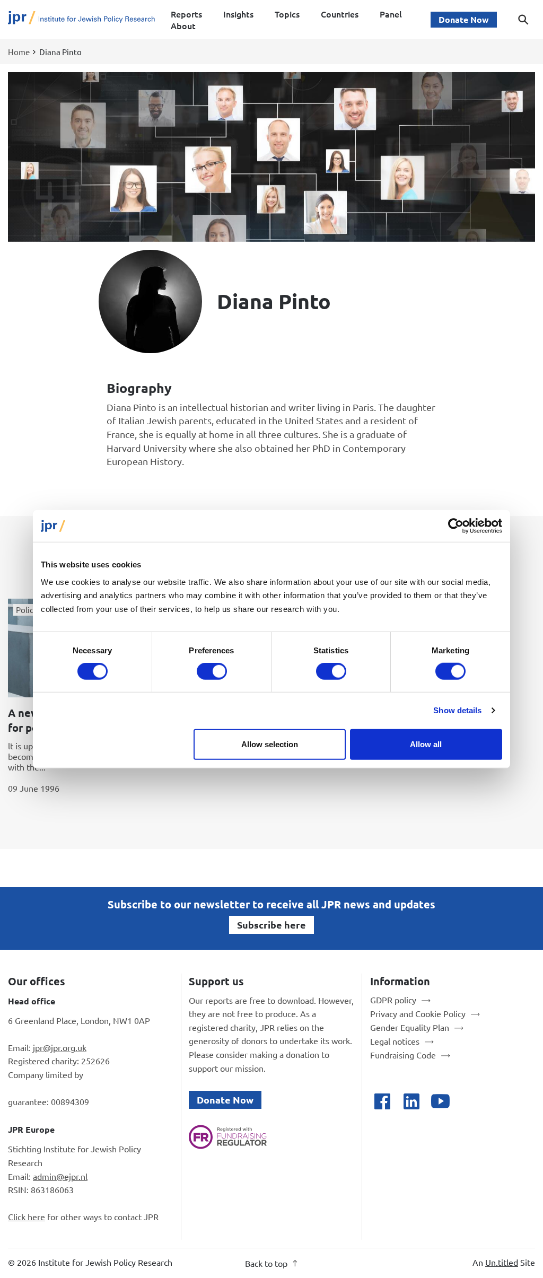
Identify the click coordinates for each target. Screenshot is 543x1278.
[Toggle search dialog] (523, 19)
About (183, 25)
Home (19, 51)
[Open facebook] (382, 1101)
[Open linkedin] (411, 1101)
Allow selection (269, 743)
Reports (186, 14)
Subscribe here (271, 924)
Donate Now (464, 19)
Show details (457, 710)
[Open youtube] (440, 1101)
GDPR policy (393, 999)
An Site (503, 1262)
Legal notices (394, 1041)
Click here (26, 1216)
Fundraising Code (403, 1055)
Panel (391, 14)
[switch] (212, 671)
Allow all (426, 743)
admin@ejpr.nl (60, 1176)
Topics (287, 14)
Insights (238, 14)
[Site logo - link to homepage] (81, 20)
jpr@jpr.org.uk (59, 1047)
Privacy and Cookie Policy (418, 1013)
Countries (339, 14)
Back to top (266, 1263)
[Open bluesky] (469, 1101)
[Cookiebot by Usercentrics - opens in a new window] (455, 526)
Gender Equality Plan (409, 1027)
